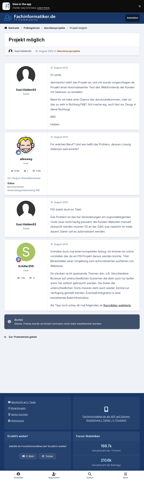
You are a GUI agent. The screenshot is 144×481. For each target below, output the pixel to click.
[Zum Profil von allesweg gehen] (26, 144)
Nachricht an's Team (23, 402)
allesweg (26, 159)
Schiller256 (26, 266)
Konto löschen (19, 414)
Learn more (6, 6)
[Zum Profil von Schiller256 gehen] (26, 252)
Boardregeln (18, 408)
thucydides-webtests (117, 305)
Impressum (17, 420)
